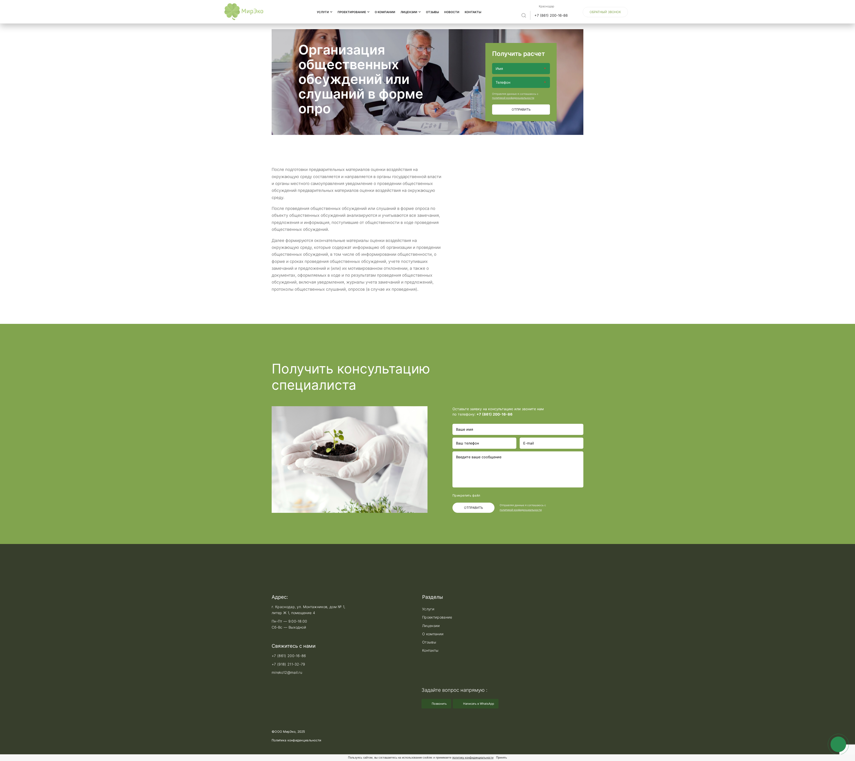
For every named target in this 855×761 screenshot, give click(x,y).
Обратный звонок (605, 12)
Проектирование (352, 12)
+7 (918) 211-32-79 (288, 664)
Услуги (323, 12)
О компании (385, 12)
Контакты (473, 12)
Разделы (432, 597)
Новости (451, 12)
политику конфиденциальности (473, 757)
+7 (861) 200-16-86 (551, 15)
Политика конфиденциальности (296, 740)
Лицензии (409, 12)
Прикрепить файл (466, 495)
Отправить (521, 109)
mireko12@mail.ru (287, 672)
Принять (501, 757)
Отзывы (432, 12)
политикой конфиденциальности (513, 97)
